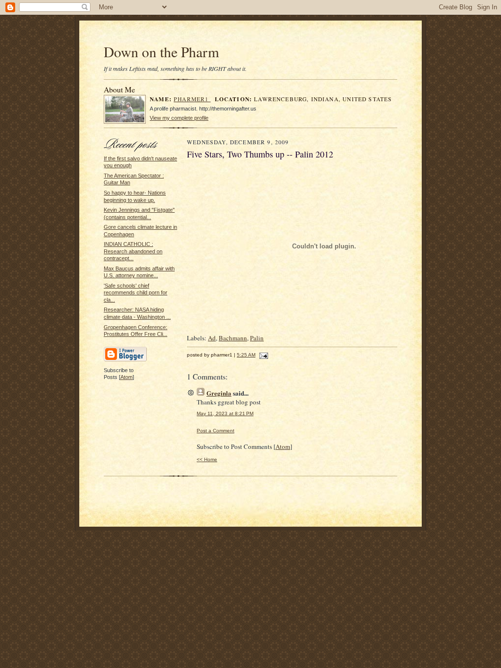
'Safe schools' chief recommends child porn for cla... (135, 293)
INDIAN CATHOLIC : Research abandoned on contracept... (133, 251)
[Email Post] (262, 354)
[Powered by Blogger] (125, 360)
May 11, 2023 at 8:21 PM (225, 413)
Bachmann (233, 338)
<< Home (207, 459)
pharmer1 (192, 99)
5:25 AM (246, 354)
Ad (212, 338)
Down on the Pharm (161, 51)
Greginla (218, 393)
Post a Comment (215, 430)
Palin (257, 338)
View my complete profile (179, 118)
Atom (126, 377)
